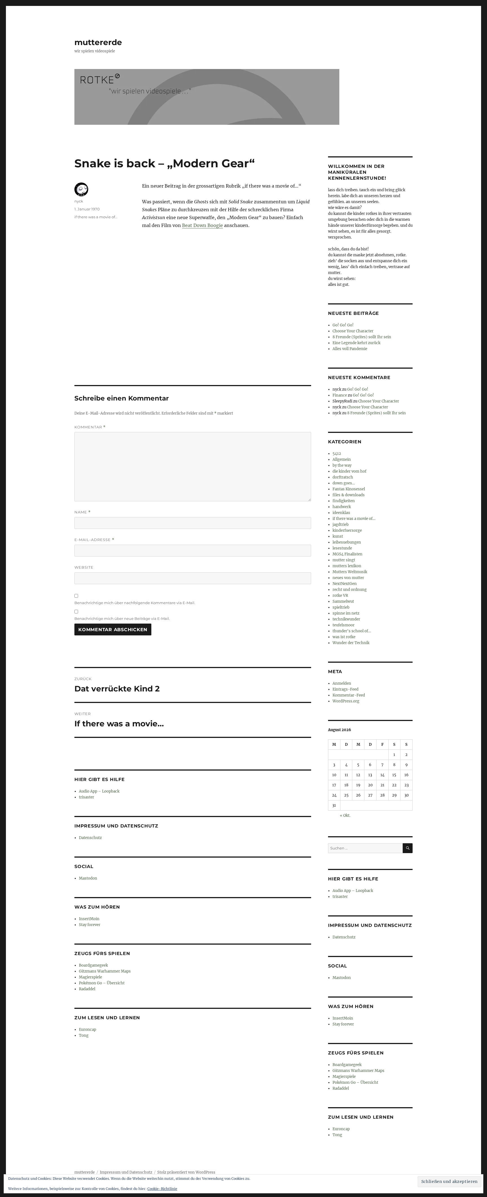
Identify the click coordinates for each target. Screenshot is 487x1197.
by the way (342, 465)
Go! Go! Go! (343, 325)
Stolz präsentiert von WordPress (186, 1172)
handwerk (342, 506)
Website (84, 567)
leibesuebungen (347, 542)
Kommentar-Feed (349, 695)
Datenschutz (90, 837)
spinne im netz (346, 613)
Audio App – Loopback (99, 791)
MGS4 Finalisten (347, 554)
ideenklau (341, 512)
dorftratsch (343, 477)
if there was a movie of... (96, 217)
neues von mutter (348, 577)
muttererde (98, 42)
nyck (78, 201)
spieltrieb (341, 607)
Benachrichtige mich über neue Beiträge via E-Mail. (122, 618)
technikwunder (346, 619)
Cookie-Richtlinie (162, 1189)
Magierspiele (90, 977)
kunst (338, 536)
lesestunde (342, 548)
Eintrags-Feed (345, 689)
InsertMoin (89, 918)
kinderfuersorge (347, 530)
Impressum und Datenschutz (126, 1172)
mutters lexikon (347, 566)
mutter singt (344, 560)
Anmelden (342, 683)
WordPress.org (346, 701)
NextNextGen (345, 583)
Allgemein (342, 459)
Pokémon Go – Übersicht (102, 983)
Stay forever (89, 924)
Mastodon (88, 878)
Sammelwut (343, 601)
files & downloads (349, 495)
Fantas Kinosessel (349, 489)
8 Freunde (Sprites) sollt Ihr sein (362, 337)
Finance (340, 395)
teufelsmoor (344, 625)
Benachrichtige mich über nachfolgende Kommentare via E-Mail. (134, 602)
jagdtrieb (341, 524)
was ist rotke (344, 637)
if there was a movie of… (354, 518)
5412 (337, 453)
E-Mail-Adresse (94, 539)
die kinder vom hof (349, 471)
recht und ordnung (350, 589)
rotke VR (340, 595)
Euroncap (87, 1029)
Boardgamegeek (93, 965)
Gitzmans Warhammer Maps (105, 971)
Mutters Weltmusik (350, 571)
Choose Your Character (353, 331)
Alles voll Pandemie (350, 348)
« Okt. (345, 815)
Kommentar (90, 427)
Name (82, 512)
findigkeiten (344, 501)
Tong (83, 1035)
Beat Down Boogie (202, 225)
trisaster (86, 797)
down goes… (344, 483)
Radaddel (87, 989)
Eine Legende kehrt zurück (356, 343)
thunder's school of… (352, 631)
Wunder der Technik (351, 642)
